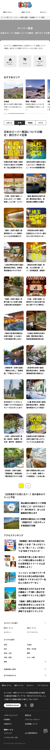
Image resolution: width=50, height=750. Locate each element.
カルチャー (43, 12)
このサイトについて (11, 715)
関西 (28, 653)
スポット (9, 123)
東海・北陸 (8, 653)
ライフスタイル (32, 632)
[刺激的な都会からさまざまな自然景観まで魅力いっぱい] (35, 95)
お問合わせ (8, 724)
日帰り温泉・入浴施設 (27, 17)
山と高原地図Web (31, 733)
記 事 (19, 123)
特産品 (30, 123)
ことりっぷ (8, 733)
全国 (5, 644)
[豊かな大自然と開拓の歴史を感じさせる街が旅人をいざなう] (13, 95)
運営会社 (28, 715)
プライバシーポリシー (32, 719)
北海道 (29, 644)
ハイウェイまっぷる (11, 737)
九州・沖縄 (31, 657)
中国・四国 (8, 657)
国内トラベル (7, 12)
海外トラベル (26, 12)
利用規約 (7, 719)
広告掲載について (31, 724)
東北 (5, 649)
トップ (3, 17)
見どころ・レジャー (12, 17)
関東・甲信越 (31, 649)
